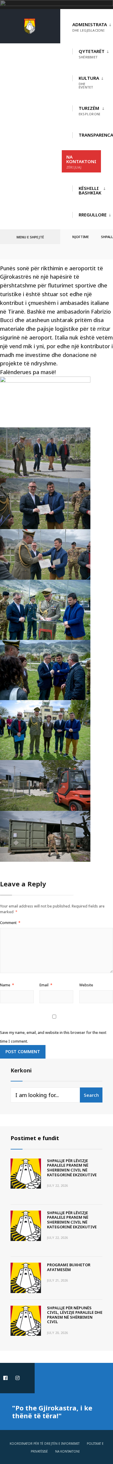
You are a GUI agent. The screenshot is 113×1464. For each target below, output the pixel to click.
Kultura (89, 82)
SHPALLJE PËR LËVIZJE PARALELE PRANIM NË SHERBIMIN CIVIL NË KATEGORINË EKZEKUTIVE (72, 1167)
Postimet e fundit (35, 1138)
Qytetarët (92, 53)
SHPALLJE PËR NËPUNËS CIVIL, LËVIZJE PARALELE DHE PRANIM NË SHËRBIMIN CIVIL (74, 1315)
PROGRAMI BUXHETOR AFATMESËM (68, 1267)
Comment (10, 922)
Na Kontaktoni (81, 161)
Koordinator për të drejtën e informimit (45, 1443)
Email (45, 985)
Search (91, 1095)
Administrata (89, 27)
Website (86, 985)
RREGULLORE (93, 215)
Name (7, 985)
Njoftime (80, 236)
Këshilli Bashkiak (90, 190)
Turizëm (89, 110)
